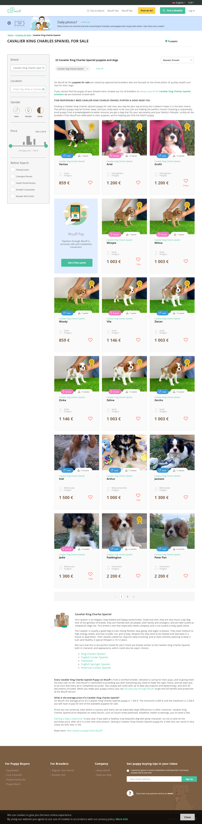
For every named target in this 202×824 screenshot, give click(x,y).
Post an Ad (147, 10)
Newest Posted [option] (171, 60)
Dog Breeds (13, 770)
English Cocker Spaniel (94, 657)
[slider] (10, 146)
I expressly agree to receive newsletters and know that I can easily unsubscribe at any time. (159, 771)
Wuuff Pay (127, 10)
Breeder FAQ (58, 774)
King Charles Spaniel (93, 654)
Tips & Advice (97, 10)
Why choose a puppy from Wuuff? (85, 730)
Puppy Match (14, 784)
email (170, 793)
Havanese (87, 660)
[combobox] (28, 68)
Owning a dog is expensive (68, 718)
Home (10, 35)
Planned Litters (22, 169)
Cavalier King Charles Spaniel (70, 68)
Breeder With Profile (25, 196)
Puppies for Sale (23, 35)
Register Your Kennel (63, 770)
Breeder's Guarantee (25, 189)
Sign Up (189, 779)
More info (122, 819)
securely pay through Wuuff (139, 688)
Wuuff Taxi (113, 10)
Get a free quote (77, 262)
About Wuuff (103, 770)
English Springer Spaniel (95, 664)
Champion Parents (24, 176)
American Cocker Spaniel (96, 667)
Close (187, 817)
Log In (191, 10)
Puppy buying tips (16, 779)
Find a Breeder (175, 10)
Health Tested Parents (26, 183)
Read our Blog (103, 774)
